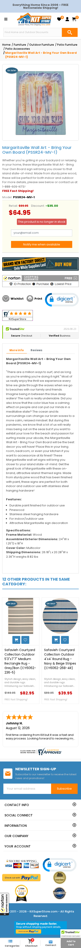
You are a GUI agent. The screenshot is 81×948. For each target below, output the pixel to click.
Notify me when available (41, 244)
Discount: (38, 206)
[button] (4, 904)
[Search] (70, 32)
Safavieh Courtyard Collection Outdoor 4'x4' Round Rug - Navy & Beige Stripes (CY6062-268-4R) (60, 659)
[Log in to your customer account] (67, 19)
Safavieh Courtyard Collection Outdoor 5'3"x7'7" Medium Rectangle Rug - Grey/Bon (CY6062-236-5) (20, 661)
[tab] (16, 350)
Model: (7, 197)
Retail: (13, 206)
